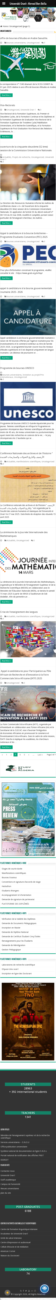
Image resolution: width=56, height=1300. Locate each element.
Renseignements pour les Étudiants (17, 941)
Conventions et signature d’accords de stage (21, 882)
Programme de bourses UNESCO (17, 368)
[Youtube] (29, 1291)
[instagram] (35, 1291)
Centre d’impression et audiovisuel (15, 1242)
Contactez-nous (8, 1171)
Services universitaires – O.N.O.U (15, 1142)
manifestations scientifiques (28, 461)
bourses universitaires (16, 43)
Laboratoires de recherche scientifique (18, 965)
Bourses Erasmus (9, 877)
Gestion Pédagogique (11, 950)
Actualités (7, 157)
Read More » (6, 95)
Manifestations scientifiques (14, 873)
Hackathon (6, 886)
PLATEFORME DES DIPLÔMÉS (15, 904)
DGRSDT (5, 1160)
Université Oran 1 (28, 110)
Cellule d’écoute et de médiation (14, 1247)
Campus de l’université (10, 1184)
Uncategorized (33, 43)
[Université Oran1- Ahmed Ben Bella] (28, 14)
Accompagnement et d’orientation (16, 895)
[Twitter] (26, 1291)
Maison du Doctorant (10, 1255)
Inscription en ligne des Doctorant (17, 973)
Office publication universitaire (14, 1147)
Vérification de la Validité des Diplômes (18, 919)
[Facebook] (23, 1291)
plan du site (6, 1193)
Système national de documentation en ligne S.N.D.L (24, 1151)
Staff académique (8, 1180)
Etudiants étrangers (10, 891)
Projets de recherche (21, 157)
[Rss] (21, 1291)
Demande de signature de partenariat (18, 899)
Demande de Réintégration (13, 945)
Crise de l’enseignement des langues (19, 612)
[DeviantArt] (32, 1291)
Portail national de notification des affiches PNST (22, 1155)
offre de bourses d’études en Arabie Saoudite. (24, 38)
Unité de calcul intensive (11, 1238)
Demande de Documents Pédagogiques (19, 923)
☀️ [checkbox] (7, 1292)
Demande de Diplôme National (15, 932)
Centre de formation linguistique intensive (19, 1229)
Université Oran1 (8, 1175)
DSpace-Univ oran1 (10, 969)
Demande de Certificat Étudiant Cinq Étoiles (21, 936)
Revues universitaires (10, 1188)
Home (5, 26)
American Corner (8, 1251)
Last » (40, 755)
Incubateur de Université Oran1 (14, 1234)
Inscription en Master (11, 928)
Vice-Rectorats (7, 105)
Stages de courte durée (12, 869)
